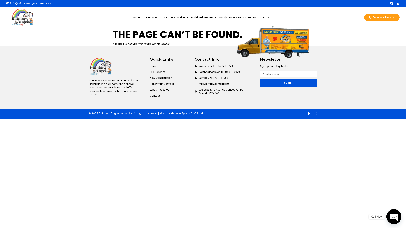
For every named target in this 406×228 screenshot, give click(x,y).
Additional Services (202, 17)
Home (136, 17)
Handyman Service (230, 17)
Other (262, 17)
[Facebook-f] (309, 113)
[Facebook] (391, 3)
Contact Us (249, 17)
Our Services (150, 17)
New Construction (174, 17)
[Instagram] (398, 3)
